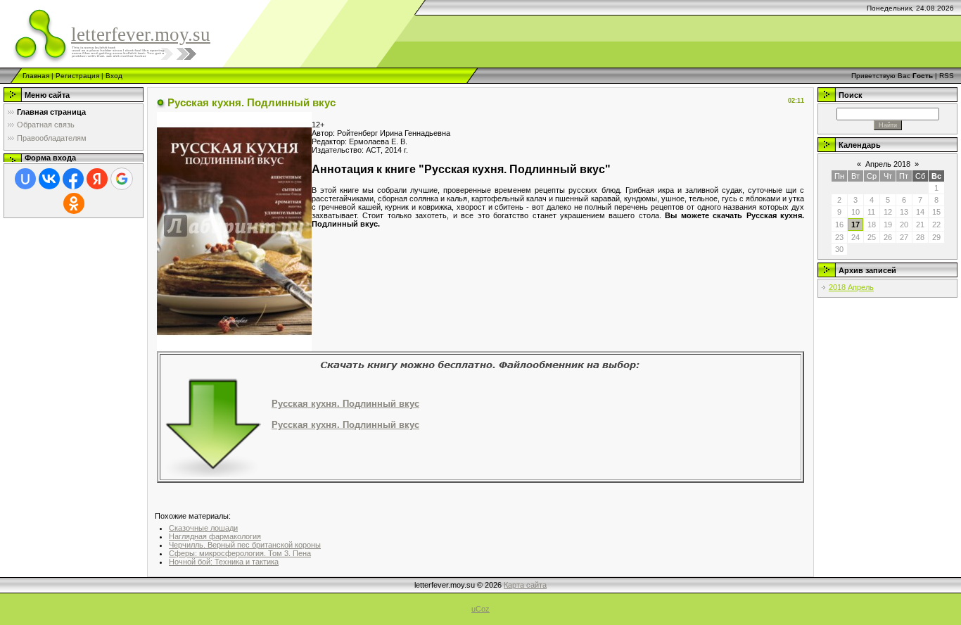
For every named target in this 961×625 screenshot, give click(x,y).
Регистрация (77, 76)
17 (855, 224)
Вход (114, 76)
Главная (36, 76)
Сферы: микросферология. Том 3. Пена (240, 553)
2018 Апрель (851, 287)
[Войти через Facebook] (73, 178)
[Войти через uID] (25, 178)
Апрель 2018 (887, 164)
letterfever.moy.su (140, 34)
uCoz (480, 609)
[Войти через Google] (121, 179)
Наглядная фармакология (215, 536)
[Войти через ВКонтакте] (49, 178)
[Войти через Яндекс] (97, 178)
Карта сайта (525, 585)
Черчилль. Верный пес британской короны (245, 545)
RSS (946, 76)
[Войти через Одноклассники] (73, 203)
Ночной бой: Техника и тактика (224, 561)
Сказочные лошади (203, 528)
